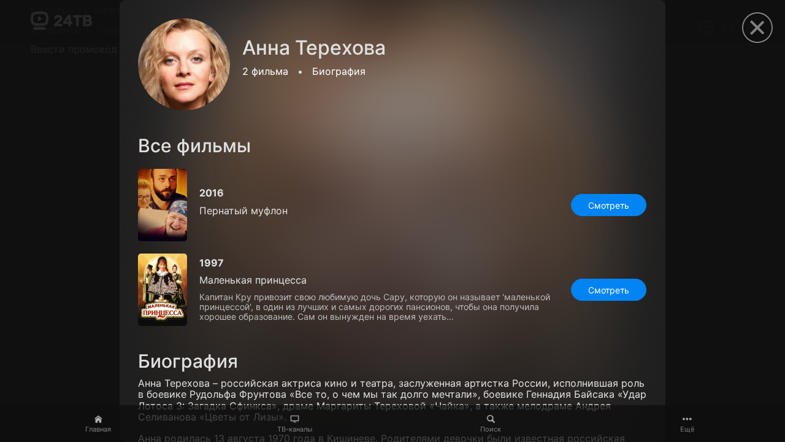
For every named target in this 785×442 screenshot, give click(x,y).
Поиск (490, 429)
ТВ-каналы (294, 429)
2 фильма (265, 71)
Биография (339, 71)
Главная (98, 429)
